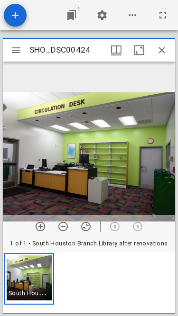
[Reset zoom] (86, 226)
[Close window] (161, 50)
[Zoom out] (63, 226)
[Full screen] (162, 15)
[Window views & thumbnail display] (116, 50)
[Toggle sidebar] (16, 50)
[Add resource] (15, 15)
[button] (29, 278)
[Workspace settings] (102, 15)
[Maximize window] (139, 50)
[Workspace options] (132, 15)
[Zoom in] (40, 226)
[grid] (89, 282)
